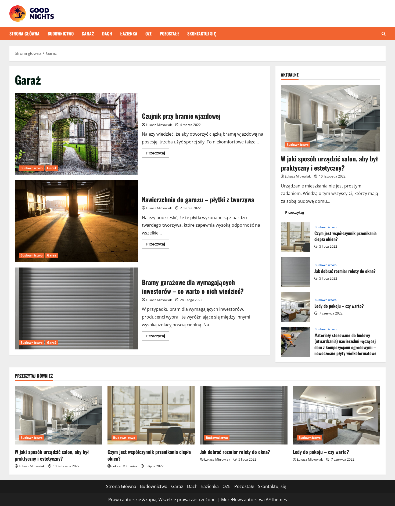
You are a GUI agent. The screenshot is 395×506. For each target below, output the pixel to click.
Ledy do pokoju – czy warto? (295, 307)
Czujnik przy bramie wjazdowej (76, 134)
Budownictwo (61, 33)
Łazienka (128, 33)
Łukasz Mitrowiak (159, 124)
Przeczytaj (157, 154)
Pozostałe (169, 33)
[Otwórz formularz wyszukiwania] (384, 33)
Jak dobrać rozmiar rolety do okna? (295, 272)
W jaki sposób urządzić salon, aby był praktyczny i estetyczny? (329, 163)
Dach (107, 33)
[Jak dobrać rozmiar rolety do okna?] (244, 415)
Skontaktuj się (201, 33)
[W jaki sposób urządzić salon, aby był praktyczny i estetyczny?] (330, 118)
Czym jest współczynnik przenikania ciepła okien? (295, 237)
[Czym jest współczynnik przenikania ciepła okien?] (151, 415)
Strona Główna (24, 33)
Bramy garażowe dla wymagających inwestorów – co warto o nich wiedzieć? (76, 308)
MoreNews (232, 500)
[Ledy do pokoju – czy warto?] (336, 415)
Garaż (88, 33)
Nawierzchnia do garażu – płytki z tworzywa (76, 221)
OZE (148, 33)
